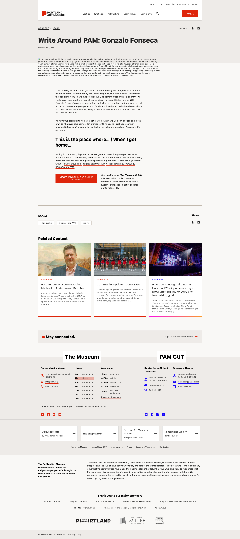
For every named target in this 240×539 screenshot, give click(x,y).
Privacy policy (74, 534)
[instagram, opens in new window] (54, 414)
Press (129, 447)
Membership (183, 4)
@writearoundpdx (73, 163)
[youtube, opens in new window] (60, 414)
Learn (56, 28)
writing (86, 223)
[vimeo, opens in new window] (163, 414)
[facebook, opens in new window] (48, 414)
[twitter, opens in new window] (43, 414)
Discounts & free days (111, 397)
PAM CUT (154, 4)
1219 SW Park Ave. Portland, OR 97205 (58, 375)
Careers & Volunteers (145, 447)
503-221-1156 (155, 390)
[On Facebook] (193, 28)
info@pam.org (51, 381)
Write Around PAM (67, 223)
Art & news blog (168, 4)
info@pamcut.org (157, 385)
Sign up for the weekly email (179, 336)
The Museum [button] (82, 356)
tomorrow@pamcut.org (188, 381)
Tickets (189, 13)
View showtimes (185, 386)
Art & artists (113, 13)
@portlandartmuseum (94, 163)
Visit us (86, 13)
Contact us (164, 447)
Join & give (146, 13)
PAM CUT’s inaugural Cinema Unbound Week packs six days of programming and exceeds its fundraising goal (174, 289)
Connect (43, 28)
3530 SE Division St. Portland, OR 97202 (187, 375)
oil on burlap (46, 223)
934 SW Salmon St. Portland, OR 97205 (159, 378)
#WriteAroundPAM (65, 166)
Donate (194, 4)
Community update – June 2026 (118, 284)
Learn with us (130, 13)
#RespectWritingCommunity (120, 163)
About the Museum (79, 447)
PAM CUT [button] (172, 356)
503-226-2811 (51, 386)
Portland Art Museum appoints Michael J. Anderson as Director (62, 286)
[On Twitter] (199, 28)
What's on (99, 13)
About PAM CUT (99, 447)
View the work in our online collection (76, 178)
